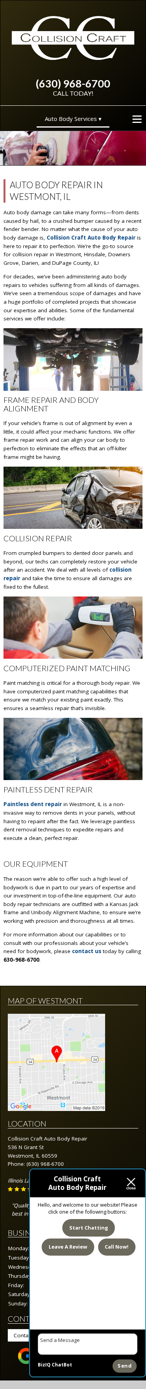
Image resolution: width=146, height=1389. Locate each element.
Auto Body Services (71, 118)
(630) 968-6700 (73, 83)
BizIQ (44, 1364)
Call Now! (116, 1246)
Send (125, 1366)
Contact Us (27, 1335)
